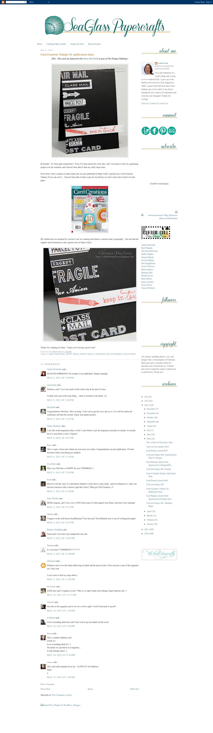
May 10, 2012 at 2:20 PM (61, 626)
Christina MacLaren (149, 251)
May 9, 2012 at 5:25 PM (60, 472)
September (151, 421)
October (150, 417)
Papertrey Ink (102, 354)
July (149, 430)
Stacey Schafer (147, 281)
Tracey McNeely (54, 426)
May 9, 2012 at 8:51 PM (60, 507)
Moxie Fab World (90, 58)
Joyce (49, 445)
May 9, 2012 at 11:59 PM (61, 579)
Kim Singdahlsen (148, 263)
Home (39, 44)
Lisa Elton (51, 463)
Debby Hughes (147, 254)
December (151, 408)
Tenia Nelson (146, 284)
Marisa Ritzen (147, 269)
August (150, 425)
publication (129, 354)
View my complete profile (154, 104)
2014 (146, 396)
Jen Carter (51, 586)
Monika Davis (147, 275)
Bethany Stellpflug (54, 529)
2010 (146, 533)
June (149, 434)
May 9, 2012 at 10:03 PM (61, 538)
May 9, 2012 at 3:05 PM (60, 377)
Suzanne (50, 545)
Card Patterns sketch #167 (157, 450)
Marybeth (51, 407)
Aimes (49, 662)
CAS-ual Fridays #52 (155, 484)
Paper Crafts (87, 354)
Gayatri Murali (147, 257)
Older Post (134, 689)
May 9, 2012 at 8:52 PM (60, 522)
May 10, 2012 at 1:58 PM (61, 610)
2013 (146, 400)
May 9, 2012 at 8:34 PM (60, 491)
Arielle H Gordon (54, 369)
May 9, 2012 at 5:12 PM (60, 456)
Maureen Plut (146, 272)
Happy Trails (72, 354)
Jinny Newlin (52, 498)
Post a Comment (47, 684)
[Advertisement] (106, 724)
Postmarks (116, 354)
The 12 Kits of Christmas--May (159, 442)
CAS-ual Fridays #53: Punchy (158, 469)
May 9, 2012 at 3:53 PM (60, 418)
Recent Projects (94, 44)
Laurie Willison (147, 266)
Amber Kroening (148, 244)
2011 (146, 529)
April (149, 511)
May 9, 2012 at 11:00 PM (61, 553)
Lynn (49, 479)
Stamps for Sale (77, 44)
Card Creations (57, 354)
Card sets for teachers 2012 (157, 446)
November (151, 413)
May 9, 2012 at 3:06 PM (60, 400)
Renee (49, 633)
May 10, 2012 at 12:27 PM (61, 595)
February (151, 519)
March (150, 515)
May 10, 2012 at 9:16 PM (61, 655)
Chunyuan (51, 561)
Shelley (50, 514)
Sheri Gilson (146, 278)
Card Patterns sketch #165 (157, 480)
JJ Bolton (51, 617)
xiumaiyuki (51, 384)
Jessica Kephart (147, 260)
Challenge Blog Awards (56, 44)
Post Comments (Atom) (62, 695)
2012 (146, 405)
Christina (163, 63)
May (149, 438)
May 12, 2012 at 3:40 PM (61, 677)
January (150, 524)
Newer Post (45, 689)
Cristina (50, 602)
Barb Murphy (146, 247)
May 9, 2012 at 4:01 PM (60, 437)
